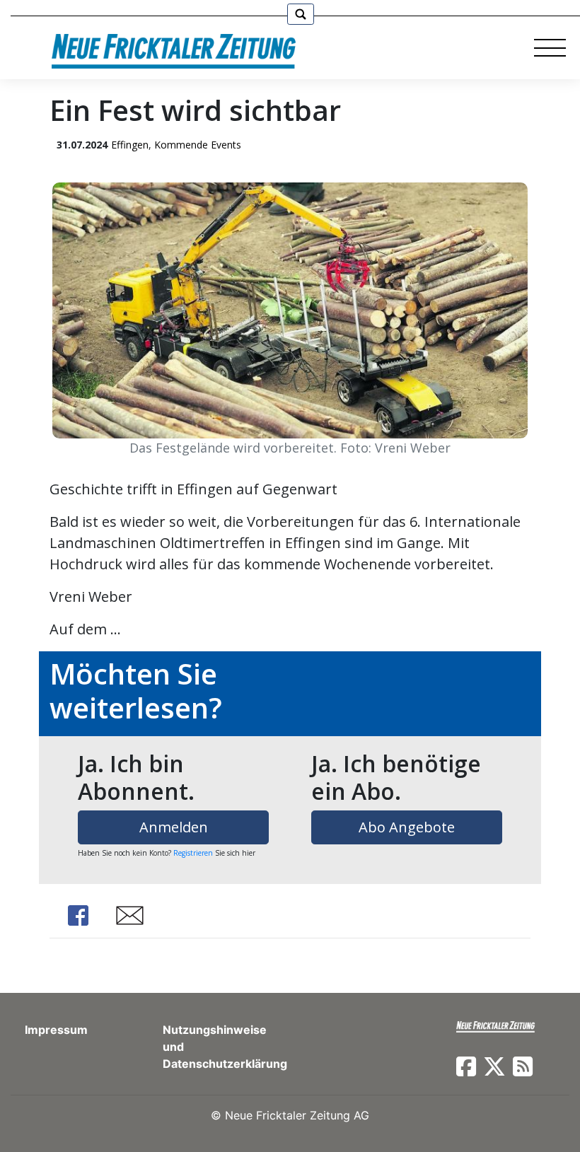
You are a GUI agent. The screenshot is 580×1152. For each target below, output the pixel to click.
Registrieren (193, 853)
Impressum (56, 1030)
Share (78, 915)
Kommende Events (197, 144)
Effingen (130, 144)
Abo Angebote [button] (407, 827)
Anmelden (173, 827)
